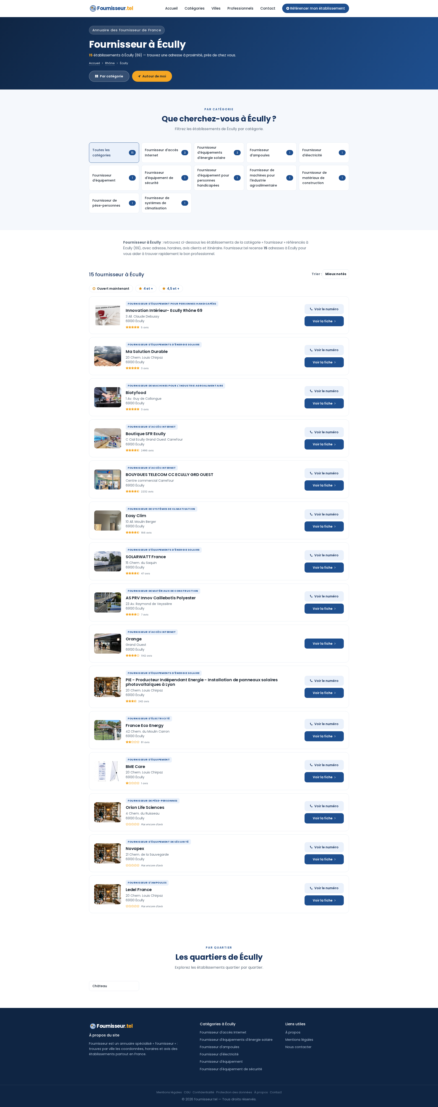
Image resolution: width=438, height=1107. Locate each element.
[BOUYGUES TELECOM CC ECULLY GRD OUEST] (107, 479)
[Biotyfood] (107, 397)
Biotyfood (136, 392)
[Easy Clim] (107, 520)
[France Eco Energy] (107, 730)
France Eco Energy (145, 725)
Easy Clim (136, 515)
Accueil (171, 8)
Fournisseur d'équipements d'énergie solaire (236, 1039)
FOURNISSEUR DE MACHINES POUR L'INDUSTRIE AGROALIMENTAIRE (175, 385)
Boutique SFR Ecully (146, 433)
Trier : (317, 274)
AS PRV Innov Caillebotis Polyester (161, 598)
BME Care (135, 766)
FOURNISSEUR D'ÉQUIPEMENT (149, 759)
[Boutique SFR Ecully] (107, 438)
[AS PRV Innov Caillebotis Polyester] (107, 602)
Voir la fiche (323, 321)
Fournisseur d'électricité (219, 1054)
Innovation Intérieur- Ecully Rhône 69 (164, 310)
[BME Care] (107, 771)
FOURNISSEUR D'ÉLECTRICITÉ (149, 718)
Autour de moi (154, 76)
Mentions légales (299, 1039)
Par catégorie (111, 76)
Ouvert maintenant (113, 288)
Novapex (135, 848)
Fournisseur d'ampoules (219, 1047)
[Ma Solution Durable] (107, 356)
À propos (292, 1032)
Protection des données (234, 1092)
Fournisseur (115, 8)
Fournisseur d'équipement (221, 1061)
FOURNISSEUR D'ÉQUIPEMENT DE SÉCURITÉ (158, 842)
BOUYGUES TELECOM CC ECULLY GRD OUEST (169, 474)
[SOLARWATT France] (107, 561)
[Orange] (107, 644)
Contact (267, 8)
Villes (216, 8)
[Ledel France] (107, 894)
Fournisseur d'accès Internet (223, 1032)
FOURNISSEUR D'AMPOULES (147, 882)
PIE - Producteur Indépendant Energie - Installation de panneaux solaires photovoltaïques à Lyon (202, 682)
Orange (134, 639)
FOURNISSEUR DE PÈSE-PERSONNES (152, 800)
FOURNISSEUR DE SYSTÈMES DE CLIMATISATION (161, 509)
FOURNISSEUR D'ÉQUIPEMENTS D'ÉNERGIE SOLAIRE (164, 344)
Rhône (110, 63)
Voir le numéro (326, 309)
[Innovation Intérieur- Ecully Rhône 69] (107, 315)
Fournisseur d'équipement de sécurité (231, 1069)
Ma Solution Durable (147, 351)
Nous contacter (298, 1047)
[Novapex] (107, 853)
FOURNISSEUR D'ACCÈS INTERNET (152, 427)
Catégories (195, 8)
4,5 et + (173, 288)
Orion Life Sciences (145, 807)
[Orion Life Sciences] (107, 812)
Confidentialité (203, 1092)
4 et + (148, 288)
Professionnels (240, 8)
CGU (187, 1092)
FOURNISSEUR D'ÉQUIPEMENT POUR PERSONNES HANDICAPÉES (172, 303)
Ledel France (139, 889)
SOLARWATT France (146, 557)
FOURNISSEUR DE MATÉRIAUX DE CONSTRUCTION (163, 591)
